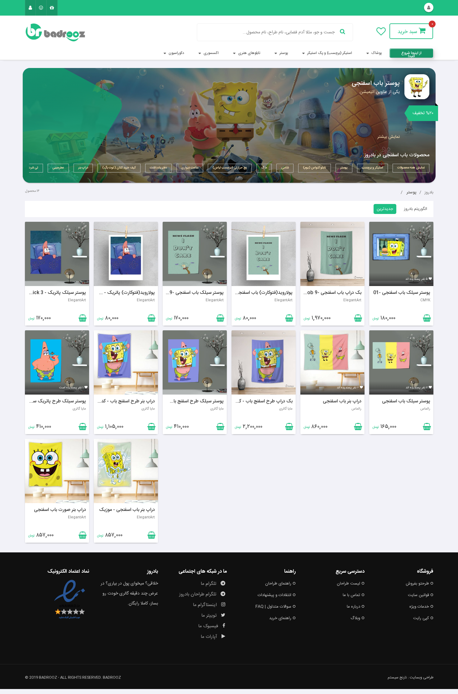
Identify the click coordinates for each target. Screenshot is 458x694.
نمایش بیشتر (388, 137)
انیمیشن (367, 92)
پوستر (283, 53)
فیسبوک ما (208, 626)
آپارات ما (209, 637)
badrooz (112, 677)
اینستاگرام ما (205, 605)
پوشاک (376, 53)
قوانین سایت (418, 595)
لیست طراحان (348, 583)
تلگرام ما (209, 584)
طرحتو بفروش (417, 583)
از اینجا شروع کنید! (411, 54)
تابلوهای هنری (248, 53)
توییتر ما (209, 615)
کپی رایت (421, 618)
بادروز (428, 192)
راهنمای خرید (280, 618)
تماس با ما (351, 595)
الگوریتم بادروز (415, 209)
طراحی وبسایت (421, 677)
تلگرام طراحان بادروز (198, 594)
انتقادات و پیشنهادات (274, 595)
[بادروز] (57, 32)
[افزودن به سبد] (81, 319)
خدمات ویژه (419, 606)
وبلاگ (355, 618)
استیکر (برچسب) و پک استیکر (329, 53)
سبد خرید (408, 31)
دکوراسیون (176, 53)
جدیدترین (385, 209)
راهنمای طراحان (278, 583)
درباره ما (353, 606)
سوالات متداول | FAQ (273, 606)
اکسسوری (211, 53)
